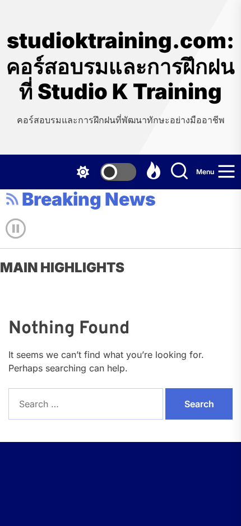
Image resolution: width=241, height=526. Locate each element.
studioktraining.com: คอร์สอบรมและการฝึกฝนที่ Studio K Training (120, 66)
